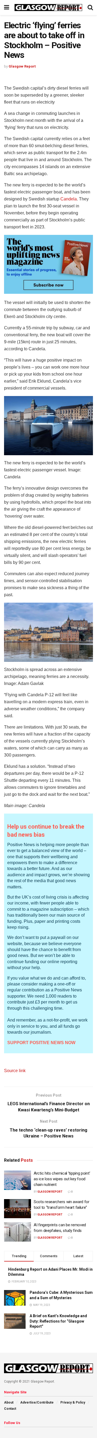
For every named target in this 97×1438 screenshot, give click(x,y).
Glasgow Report (22, 66)
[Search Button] (90, 7)
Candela (68, 199)
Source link (15, 1070)
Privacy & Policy (72, 1402)
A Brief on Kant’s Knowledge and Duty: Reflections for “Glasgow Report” (58, 1321)
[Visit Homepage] (48, 7)
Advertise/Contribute (37, 1402)
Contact (10, 1409)
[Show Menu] (6, 7)
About (8, 1402)
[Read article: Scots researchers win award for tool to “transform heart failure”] (17, 1208)
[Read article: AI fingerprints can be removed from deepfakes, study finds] (17, 1232)
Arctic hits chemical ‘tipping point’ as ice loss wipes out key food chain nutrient (62, 1179)
